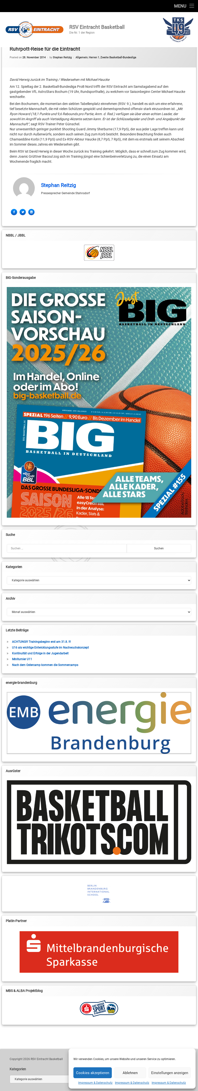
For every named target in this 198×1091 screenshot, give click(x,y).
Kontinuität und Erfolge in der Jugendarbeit (40, 653)
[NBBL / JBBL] (99, 253)
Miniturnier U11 (22, 659)
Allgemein (82, 57)
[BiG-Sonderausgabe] (99, 402)
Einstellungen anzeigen (169, 1073)
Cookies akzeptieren (92, 1073)
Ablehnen (130, 1073)
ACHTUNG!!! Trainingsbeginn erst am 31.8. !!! (41, 641)
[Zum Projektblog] (99, 1008)
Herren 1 (94, 57)
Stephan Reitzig (62, 57)
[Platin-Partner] (99, 952)
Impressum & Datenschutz (95, 1082)
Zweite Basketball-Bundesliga (118, 57)
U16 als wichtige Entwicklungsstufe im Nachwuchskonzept (50, 647)
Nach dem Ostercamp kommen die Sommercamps (45, 665)
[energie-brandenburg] (99, 723)
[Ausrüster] (99, 822)
